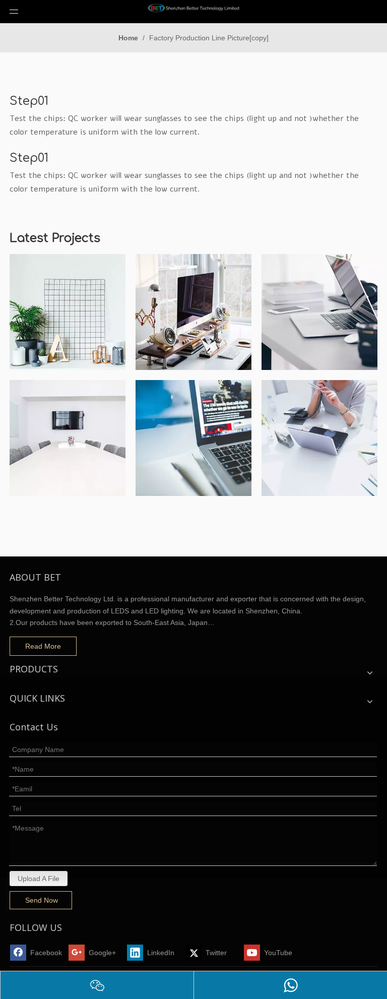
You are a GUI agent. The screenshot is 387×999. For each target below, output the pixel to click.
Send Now (41, 900)
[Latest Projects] (67, 312)
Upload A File (38, 879)
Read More (43, 646)
